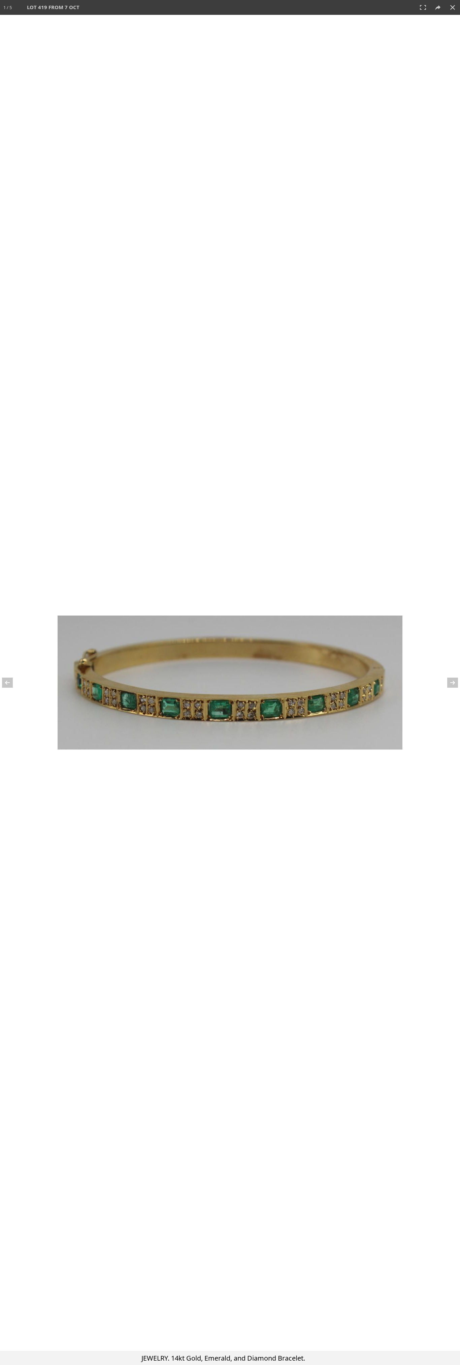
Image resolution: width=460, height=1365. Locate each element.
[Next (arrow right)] (448, 683)
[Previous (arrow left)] (12, 683)
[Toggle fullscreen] (423, 7)
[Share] (437, 7)
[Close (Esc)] (452, 7)
